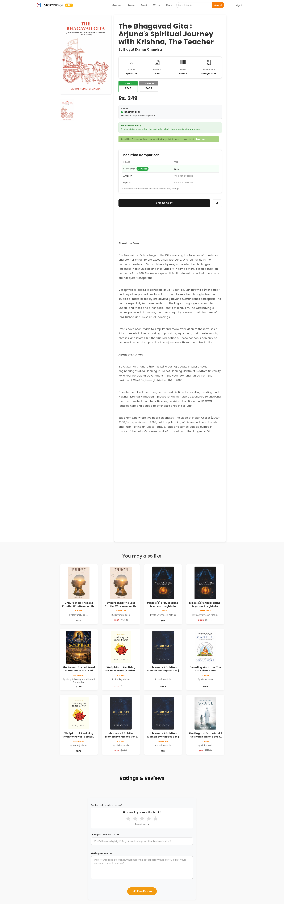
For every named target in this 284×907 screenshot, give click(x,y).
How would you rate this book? (142, 812)
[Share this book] (217, 203)
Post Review (144, 891)
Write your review (101, 853)
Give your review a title (105, 834)
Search (218, 5)
